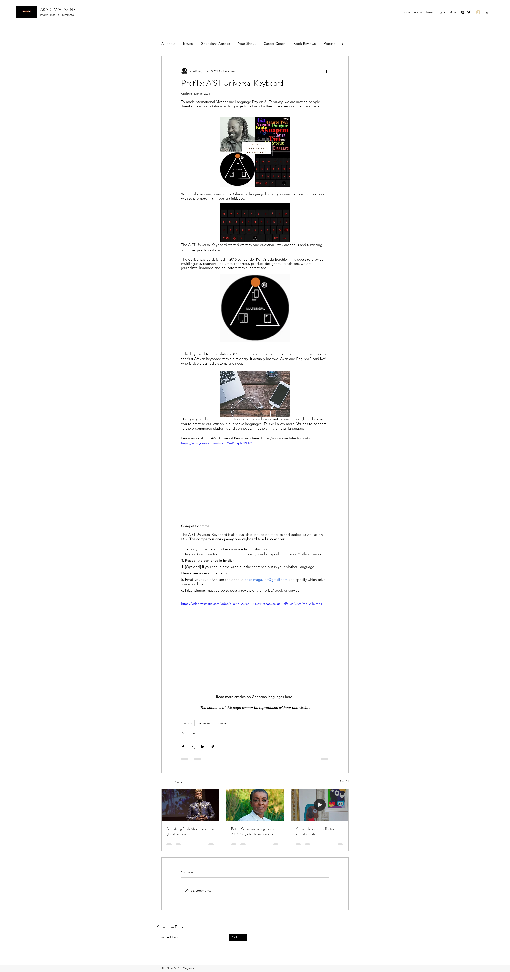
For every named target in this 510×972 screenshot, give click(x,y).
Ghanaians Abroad (215, 43)
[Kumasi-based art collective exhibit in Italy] (319, 805)
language (205, 723)
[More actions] (326, 71)
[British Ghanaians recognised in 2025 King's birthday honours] (255, 805)
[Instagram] (463, 12)
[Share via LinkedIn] (203, 747)
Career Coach (275, 43)
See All (344, 781)
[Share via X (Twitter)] (193, 747)
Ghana (188, 723)
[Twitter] (469, 12)
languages (223, 723)
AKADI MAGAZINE (58, 9)
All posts (168, 43)
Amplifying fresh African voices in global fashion (190, 831)
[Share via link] (212, 747)
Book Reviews (305, 43)
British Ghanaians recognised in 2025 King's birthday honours (253, 831)
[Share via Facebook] (183, 747)
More (328, 43)
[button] (441, 12)
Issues (188, 43)
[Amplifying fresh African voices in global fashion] (190, 805)
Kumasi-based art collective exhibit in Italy (315, 831)
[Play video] (255, 482)
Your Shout (247, 43)
